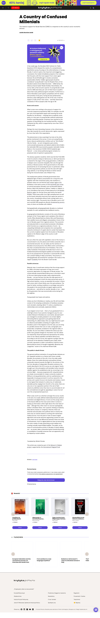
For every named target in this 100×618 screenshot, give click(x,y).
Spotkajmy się (52, 602)
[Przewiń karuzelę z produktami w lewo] (13, 514)
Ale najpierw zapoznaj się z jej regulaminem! (51, 474)
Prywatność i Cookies (79, 596)
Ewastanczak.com (83, 609)
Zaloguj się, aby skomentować (46, 480)
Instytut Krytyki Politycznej (21, 599)
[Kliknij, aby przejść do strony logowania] (90, 8)
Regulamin (76, 593)
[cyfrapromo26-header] (50, 3)
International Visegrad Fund (51, 447)
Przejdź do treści (7, 2)
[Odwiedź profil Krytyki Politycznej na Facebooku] (21, 609)
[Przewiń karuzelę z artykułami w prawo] (87, 554)
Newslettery (51, 596)
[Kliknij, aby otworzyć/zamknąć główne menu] (3, 7)
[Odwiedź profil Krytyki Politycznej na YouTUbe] (30, 609)
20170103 (34, 459)
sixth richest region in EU (54, 182)
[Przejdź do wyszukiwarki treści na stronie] (8, 8)
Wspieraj (16, 7)
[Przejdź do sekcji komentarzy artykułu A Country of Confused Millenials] (35, 40)
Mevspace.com (72, 609)
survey (37, 70)
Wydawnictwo (17, 596)
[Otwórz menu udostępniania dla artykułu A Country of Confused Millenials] (32, 40)
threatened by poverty (57, 202)
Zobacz (20, 527)
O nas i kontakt (52, 599)
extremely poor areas (56, 184)
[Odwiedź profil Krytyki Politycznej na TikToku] (27, 609)
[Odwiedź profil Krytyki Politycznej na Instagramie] (24, 609)
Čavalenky (35, 259)
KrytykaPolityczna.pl (19, 593)
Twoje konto (77, 599)
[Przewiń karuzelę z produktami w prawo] (87, 514)
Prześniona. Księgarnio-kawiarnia (57, 593)
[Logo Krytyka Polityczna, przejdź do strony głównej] (50, 8)
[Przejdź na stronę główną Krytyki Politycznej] (24, 581)
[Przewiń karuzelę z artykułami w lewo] (13, 554)
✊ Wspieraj (77, 602)
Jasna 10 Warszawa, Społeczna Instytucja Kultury (27, 602)
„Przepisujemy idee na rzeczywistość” (24, 589)
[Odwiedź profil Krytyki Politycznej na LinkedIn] (33, 609)
